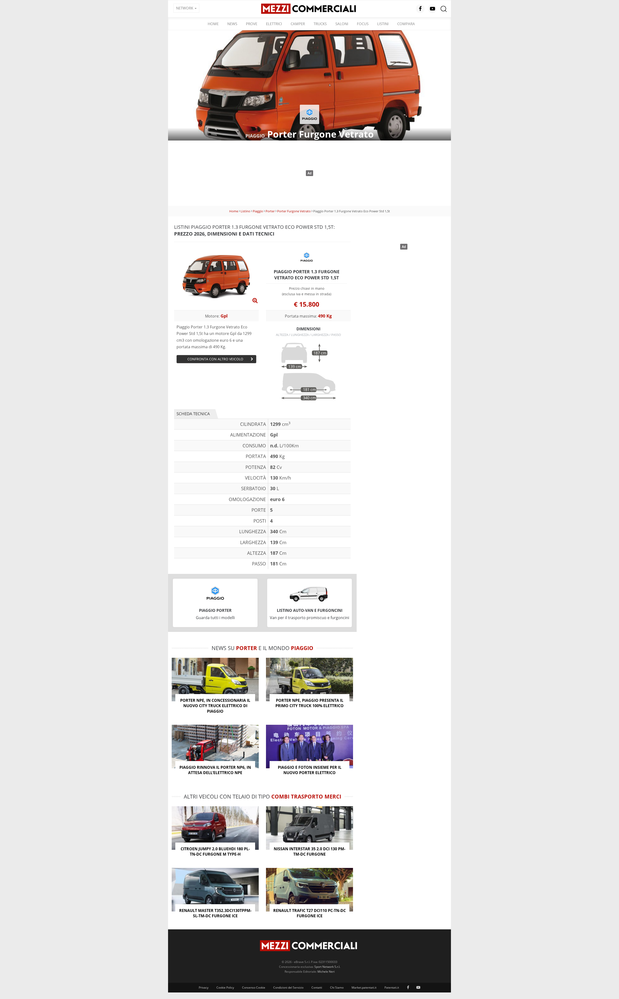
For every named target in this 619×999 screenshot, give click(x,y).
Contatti (316, 987)
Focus (362, 23)
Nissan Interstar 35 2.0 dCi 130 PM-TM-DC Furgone (309, 851)
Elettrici (274, 23)
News (232, 23)
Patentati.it (391, 987)
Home (213, 23)
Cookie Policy (225, 987)
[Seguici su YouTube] (432, 8)
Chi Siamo (337, 987)
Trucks (320, 23)
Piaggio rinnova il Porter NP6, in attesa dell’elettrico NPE (215, 770)
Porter (270, 211)
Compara (406, 23)
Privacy (203, 987)
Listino (245, 211)
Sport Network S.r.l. (327, 967)
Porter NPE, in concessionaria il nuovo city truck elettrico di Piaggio (215, 706)
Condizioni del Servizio (288, 987)
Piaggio (258, 211)
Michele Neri (326, 971)
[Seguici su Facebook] (420, 8)
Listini (383, 23)
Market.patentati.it (364, 987)
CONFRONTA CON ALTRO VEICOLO (215, 359)
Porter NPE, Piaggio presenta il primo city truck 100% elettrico (309, 703)
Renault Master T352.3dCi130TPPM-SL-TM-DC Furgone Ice (215, 913)
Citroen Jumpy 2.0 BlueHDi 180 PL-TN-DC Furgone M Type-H (215, 851)
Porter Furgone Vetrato (294, 211)
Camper (298, 23)
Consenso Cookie (253, 987)
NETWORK (185, 8)
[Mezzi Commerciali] (309, 8)
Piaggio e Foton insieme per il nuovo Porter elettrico (309, 770)
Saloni (341, 23)
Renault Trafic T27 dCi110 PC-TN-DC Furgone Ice (309, 913)
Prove (251, 23)
